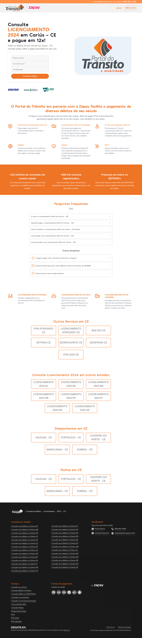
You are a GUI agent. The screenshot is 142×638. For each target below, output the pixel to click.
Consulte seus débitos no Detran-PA (24, 560)
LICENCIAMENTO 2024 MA (98, 384)
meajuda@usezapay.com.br (125, 533)
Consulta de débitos (33, 511)
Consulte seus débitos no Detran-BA (64, 540)
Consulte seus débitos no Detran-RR (24, 567)
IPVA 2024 (15, 618)
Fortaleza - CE (71, 437)
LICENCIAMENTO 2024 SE (85, 408)
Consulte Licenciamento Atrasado (23, 601)
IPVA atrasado (16, 621)
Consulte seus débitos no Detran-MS (64, 557)
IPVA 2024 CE (71, 354)
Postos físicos (100, 529)
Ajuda (119, 8)
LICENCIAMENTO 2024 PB (43, 396)
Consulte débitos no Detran (21, 591)
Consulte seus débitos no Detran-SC (24, 536)
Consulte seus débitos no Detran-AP (24, 547)
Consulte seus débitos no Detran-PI (24, 564)
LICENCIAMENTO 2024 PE (71, 396)
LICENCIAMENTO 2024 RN (57, 408)
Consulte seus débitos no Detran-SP (64, 529)
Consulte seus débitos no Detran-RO (64, 564)
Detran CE (43, 342)
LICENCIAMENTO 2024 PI (98, 396)
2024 (59, 511)
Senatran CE (98, 342)
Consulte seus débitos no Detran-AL (64, 550)
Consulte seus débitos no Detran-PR (24, 533)
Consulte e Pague (30, 76)
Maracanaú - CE (57, 449)
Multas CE (98, 330)
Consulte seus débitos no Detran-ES (64, 543)
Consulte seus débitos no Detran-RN (64, 536)
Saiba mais (66, 630)
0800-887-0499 (120, 529)
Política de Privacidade (124, 627)
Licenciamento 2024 (18, 604)
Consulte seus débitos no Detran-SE (64, 567)
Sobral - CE (85, 449)
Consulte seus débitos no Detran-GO (24, 554)
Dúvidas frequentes (102, 533)
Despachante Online (18, 611)
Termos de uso (110, 627)
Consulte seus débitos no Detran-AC (24, 550)
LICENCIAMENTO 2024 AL (43, 384)
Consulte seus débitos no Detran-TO (24, 571)
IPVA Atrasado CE (43, 330)
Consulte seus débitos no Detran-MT (24, 557)
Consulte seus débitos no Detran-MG (24, 530)
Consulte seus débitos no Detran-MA (64, 553)
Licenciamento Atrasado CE (71, 330)
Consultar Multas (17, 608)
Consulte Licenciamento (20, 597)
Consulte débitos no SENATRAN (23, 594)
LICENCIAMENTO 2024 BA (71, 384)
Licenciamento (49, 511)
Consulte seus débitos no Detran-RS (64, 533)
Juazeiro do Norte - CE (98, 437)
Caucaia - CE (43, 437)
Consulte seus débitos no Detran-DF (24, 526)
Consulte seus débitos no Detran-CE (24, 543)
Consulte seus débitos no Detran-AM (64, 547)
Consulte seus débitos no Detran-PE (24, 540)
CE (64, 511)
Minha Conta (131, 8)
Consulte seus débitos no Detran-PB (64, 560)
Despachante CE (71, 342)
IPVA (13, 615)
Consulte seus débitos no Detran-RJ (64, 526)
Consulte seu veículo (19, 587)
